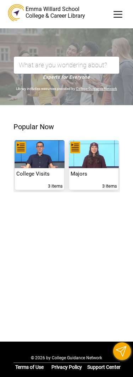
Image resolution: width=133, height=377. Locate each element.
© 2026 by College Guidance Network (66, 357)
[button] (122, 351)
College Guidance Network (96, 89)
